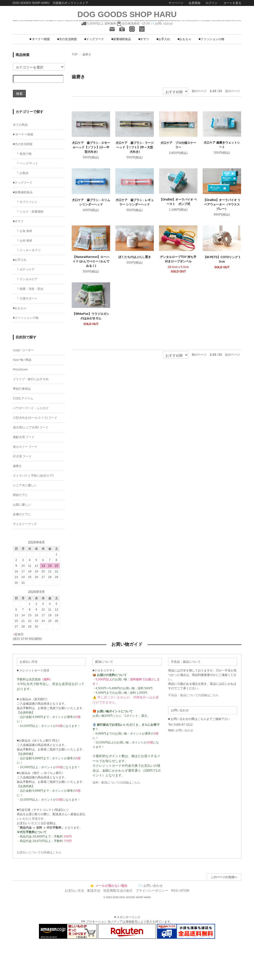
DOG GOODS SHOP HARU (127, 14)
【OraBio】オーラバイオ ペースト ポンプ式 (178, 202)
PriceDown (20, 369)
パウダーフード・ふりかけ (31, 408)
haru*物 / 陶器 (22, 360)
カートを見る (232, 3)
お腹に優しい (22, 504)
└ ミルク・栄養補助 (30, 211)
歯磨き (86, 54)
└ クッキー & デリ (29, 250)
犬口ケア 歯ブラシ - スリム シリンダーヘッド (91, 202)
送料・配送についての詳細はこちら (116, 782)
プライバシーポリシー (152, 890)
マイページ (175, 3)
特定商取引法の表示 (117, 890)
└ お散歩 (23, 173)
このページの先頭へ (224, 877)
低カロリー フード (25, 446)
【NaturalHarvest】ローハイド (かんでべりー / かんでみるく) (91, 261)
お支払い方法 (74, 890)
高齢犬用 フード (23, 437)
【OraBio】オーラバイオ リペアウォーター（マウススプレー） (222, 204)
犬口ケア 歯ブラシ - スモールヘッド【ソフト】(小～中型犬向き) (91, 147)
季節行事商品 (22, 389)
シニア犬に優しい (25, 485)
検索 (19, 93)
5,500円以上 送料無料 (101, 23)
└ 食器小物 (24, 153)
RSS (174, 890)
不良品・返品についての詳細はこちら (193, 695)
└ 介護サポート (27, 298)
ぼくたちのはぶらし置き (134, 257)
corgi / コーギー (23, 350)
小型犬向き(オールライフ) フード (35, 417)
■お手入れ (163, 39)
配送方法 (93, 890)
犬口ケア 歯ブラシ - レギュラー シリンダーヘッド (135, 202)
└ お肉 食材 (24, 240)
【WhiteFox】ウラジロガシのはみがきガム (90, 316)
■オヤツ (143, 39)
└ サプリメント (27, 202)
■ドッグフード (94, 39)
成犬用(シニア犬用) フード (30, 427)
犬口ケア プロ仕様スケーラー (178, 145)
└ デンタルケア (27, 279)
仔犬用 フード (22, 456)
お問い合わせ (184, 730)
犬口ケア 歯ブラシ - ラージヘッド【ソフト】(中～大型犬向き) (135, 147)
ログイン (212, 3)
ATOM (184, 890)
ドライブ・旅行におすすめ (31, 379)
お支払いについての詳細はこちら (39, 852)
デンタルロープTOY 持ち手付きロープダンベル (178, 259)
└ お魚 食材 (24, 231)
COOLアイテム (23, 398)
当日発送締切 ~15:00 (135, 23)
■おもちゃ (184, 39)
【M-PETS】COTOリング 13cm (221, 259)
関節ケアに (20, 495)
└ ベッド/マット (27, 163)
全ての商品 (20, 124)
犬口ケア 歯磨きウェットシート (222, 145)
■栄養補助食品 (121, 39)
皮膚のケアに (22, 514)
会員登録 (194, 3)
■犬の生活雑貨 (67, 39)
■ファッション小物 (211, 39)
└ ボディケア (25, 269)
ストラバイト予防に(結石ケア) (33, 475)
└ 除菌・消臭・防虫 (30, 289)
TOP (75, 54)
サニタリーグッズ (25, 524)
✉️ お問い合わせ (162, 23)
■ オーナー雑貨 (40, 39)
